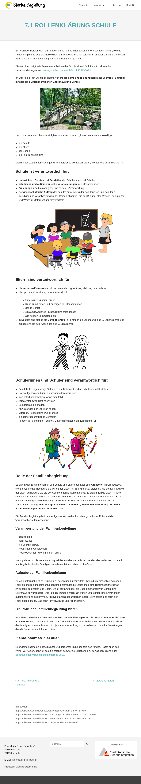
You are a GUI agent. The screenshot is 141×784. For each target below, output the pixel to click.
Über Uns (116, 5)
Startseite (83, 5)
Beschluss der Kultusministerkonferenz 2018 (39, 654)
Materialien (99, 5)
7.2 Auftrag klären (104, 680)
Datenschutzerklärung (26, 767)
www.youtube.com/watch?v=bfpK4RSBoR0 (67, 70)
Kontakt (130, 5)
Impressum (9, 767)
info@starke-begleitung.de (25, 760)
